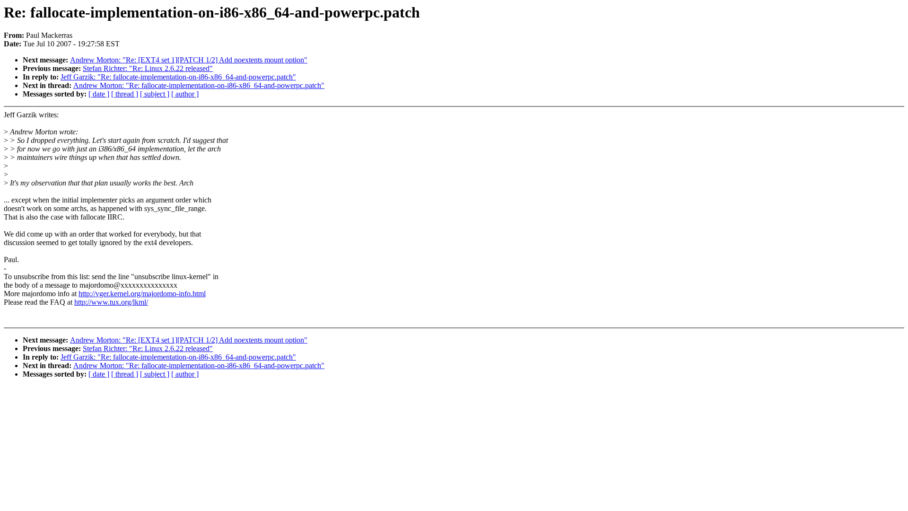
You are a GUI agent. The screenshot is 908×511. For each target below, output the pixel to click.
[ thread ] (124, 94)
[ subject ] (154, 94)
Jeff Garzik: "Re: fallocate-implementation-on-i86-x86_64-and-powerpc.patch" (178, 77)
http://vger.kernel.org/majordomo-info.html (142, 294)
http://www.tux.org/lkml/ (111, 302)
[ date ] (98, 94)
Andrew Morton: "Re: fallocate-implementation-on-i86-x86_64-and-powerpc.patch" (198, 85)
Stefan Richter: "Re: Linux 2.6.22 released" (148, 68)
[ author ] (185, 94)
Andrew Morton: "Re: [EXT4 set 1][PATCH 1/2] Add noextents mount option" (188, 60)
